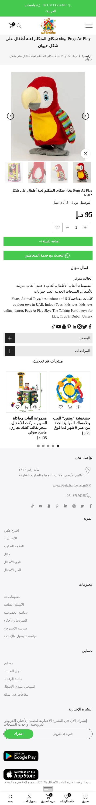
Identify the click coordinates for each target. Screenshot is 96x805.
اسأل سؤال (79, 268)
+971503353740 (55, 5)
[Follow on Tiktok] (53, 326)
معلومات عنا (11, 597)
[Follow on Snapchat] (64, 326)
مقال (6, 554)
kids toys (71, 304)
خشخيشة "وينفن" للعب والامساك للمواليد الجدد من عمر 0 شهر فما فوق (71, 423)
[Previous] (10, 116)
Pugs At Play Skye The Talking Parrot (52, 310)
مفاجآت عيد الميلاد (15, 694)
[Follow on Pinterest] (69, 326)
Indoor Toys (54, 304)
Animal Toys (30, 299)
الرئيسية (87, 56)
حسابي (8, 663)
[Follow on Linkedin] (74, 326)
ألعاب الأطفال (66, 286)
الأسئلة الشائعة (13, 604)
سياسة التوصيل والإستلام (20, 636)
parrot (18, 310)
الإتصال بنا (10, 538)
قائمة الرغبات (12, 679)
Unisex (87, 316)
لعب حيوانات (43, 291)
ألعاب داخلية (45, 286)
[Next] (85, 116)
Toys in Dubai (70, 316)
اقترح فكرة (11, 530)
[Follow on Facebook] (90, 326)
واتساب (29, 5)
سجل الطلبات (12, 671)
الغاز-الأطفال (12, 570)
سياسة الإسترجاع (15, 628)
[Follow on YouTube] (58, 326)
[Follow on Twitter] (84, 326)
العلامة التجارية (13, 546)
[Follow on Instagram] (79, 326)
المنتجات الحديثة (67, 291)
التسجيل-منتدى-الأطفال (19, 686)
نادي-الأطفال (12, 562)
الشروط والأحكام (15, 620)
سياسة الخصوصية (15, 612)
